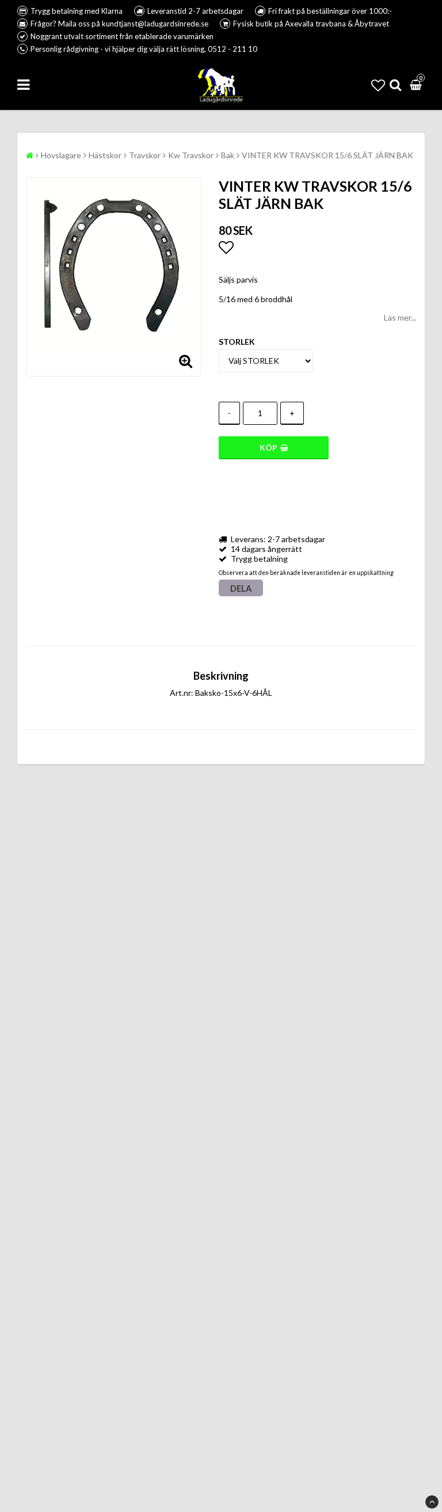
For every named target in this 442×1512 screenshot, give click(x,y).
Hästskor (105, 155)
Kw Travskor (191, 155)
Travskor (145, 155)
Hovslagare (61, 155)
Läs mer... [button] (400, 317)
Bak (227, 155)
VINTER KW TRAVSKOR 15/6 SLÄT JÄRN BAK (327, 155)
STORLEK (237, 341)
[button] (378, 85)
